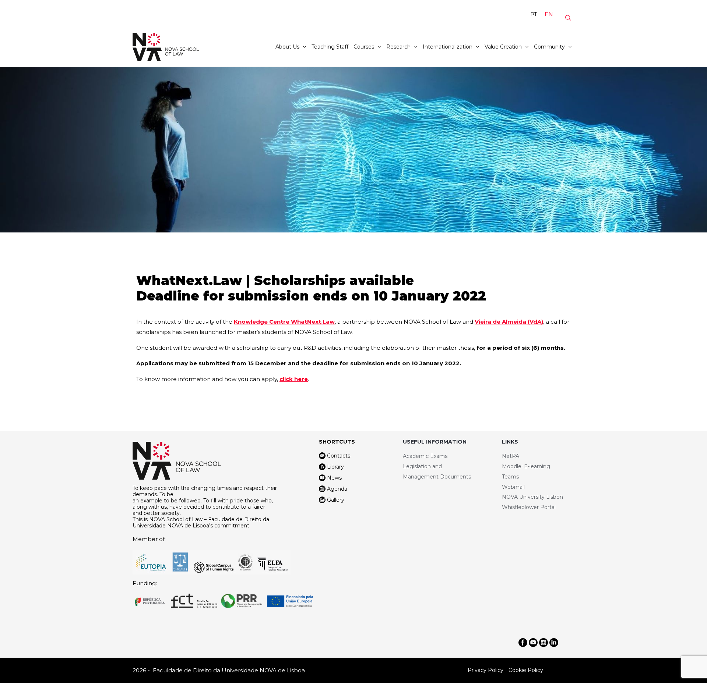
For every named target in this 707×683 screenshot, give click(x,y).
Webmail (513, 487)
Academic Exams (425, 456)
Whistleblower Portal (529, 507)
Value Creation (503, 46)
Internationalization (447, 46)
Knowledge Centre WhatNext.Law (284, 321)
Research (398, 46)
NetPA (510, 456)
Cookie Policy (526, 670)
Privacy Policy (485, 670)
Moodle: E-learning (526, 466)
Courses (364, 46)
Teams (510, 476)
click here (293, 379)
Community (549, 46)
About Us (287, 46)
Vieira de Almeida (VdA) (509, 321)
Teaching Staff (330, 46)
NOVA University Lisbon (532, 497)
